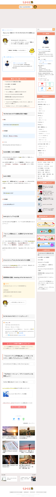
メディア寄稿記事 (40, 168)
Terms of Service (36, 494)
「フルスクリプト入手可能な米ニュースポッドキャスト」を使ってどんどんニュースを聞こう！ (18, 102)
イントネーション (40, 164)
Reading (40, 124)
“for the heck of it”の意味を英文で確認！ (13, 81)
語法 (41, 176)
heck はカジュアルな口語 (10, 89)
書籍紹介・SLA (42, 150)
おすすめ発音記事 (43, 131)
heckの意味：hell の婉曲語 (10, 84)
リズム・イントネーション (44, 141)
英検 (40, 106)
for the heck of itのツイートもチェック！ (13, 99)
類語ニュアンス (42, 119)
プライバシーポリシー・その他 (41, 492)
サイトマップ (32, 492)
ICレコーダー (40, 162)
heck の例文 (7, 86)
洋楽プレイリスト (43, 146)
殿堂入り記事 (49, 174)
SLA (52, 162)
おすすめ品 (41, 148)
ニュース (51, 166)
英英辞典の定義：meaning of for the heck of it (14, 96)
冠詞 (40, 117)
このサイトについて (43, 78)
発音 (52, 174)
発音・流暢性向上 (42, 127)
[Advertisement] (28, 18)
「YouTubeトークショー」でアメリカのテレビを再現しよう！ (17, 106)
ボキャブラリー (32, 423)
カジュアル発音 (42, 137)
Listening (40, 122)
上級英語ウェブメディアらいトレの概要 (16, 492)
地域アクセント (42, 139)
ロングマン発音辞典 (43, 135)
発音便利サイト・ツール (44, 133)
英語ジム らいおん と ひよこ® (43, 49)
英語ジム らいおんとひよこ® (19, 62)
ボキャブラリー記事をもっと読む (18, 407)
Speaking (40, 113)
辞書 (40, 108)
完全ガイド (39, 174)
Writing (40, 115)
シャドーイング (46, 166)
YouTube (42, 85)
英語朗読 (41, 129)
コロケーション (40, 166)
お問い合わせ (26, 492)
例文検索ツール (47, 170)
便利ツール (42, 110)
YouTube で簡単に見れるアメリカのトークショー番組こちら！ (15, 381)
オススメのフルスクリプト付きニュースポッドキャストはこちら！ (16, 363)
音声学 (47, 176)
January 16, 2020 (21, 335)
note (50, 85)
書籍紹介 (41, 152)
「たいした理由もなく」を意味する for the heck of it (15, 91)
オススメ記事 (41, 99)
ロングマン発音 (47, 168)
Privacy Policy (32, 494)
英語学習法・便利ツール (44, 104)
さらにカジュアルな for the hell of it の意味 (13, 94)
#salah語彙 (21, 332)
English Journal (44, 63)
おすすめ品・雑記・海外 (44, 144)
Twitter (42, 90)
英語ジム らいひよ (49, 90)
